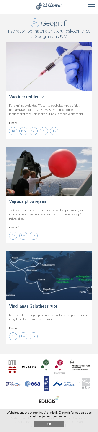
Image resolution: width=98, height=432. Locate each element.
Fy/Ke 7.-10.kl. (23, 131)
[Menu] (91, 6)
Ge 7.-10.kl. (34, 131)
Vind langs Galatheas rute (33, 306)
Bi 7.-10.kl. (13, 131)
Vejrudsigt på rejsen (27, 201)
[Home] (49, 9)
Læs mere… (60, 416)
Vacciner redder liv (26, 96)
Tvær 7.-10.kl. (54, 131)
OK (49, 424)
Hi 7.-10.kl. (44, 131)
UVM (62, 36)
